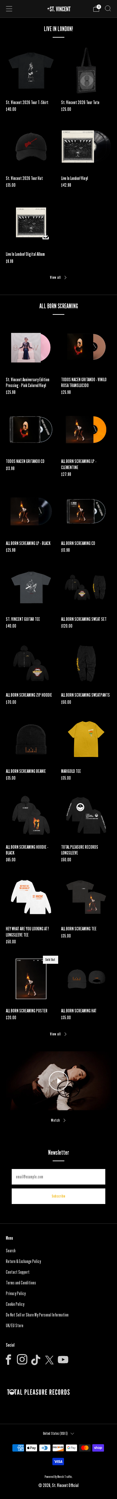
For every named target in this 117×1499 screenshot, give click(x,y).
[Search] (108, 8)
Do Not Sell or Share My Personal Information (37, 1314)
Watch (55, 1120)
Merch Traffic (64, 1476)
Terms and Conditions (21, 1282)
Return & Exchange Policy (23, 1261)
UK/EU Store (14, 1325)
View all (55, 277)
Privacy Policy (16, 1293)
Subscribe (58, 1196)
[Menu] (9, 9)
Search (11, 1250)
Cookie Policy (15, 1304)
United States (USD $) (55, 1433)
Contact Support (18, 1272)
